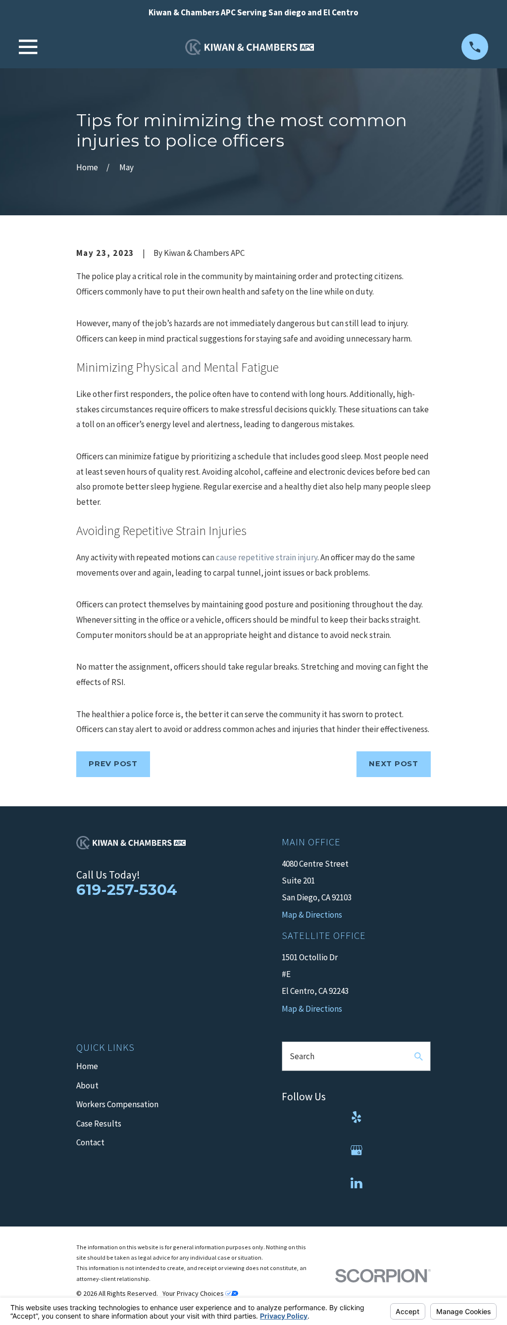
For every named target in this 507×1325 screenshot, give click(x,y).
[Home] (249, 47)
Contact (90, 1142)
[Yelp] (356, 1117)
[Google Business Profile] (356, 1150)
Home (87, 1066)
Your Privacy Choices (193, 1293)
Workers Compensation (117, 1104)
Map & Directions (312, 1008)
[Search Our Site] (418, 1056)
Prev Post (113, 763)
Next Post (393, 763)
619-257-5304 (126, 889)
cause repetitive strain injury (266, 557)
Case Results (98, 1123)
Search (302, 1056)
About (87, 1085)
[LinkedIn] (356, 1183)
